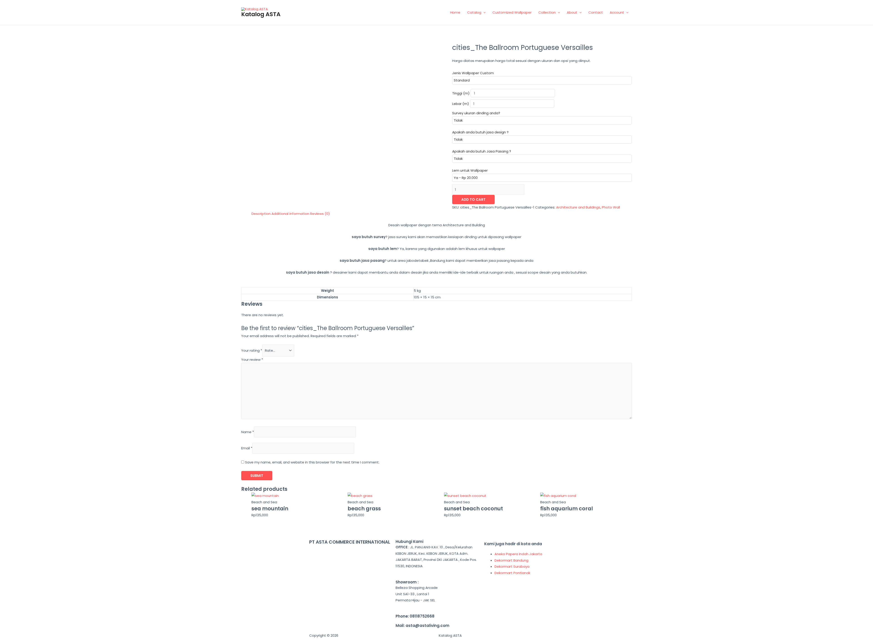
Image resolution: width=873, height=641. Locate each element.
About (572, 12)
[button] (483, 12)
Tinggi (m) (461, 93)
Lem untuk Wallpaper (470, 170)
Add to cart (473, 199)
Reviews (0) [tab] (320, 213)
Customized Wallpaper (512, 12)
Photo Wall (611, 207)
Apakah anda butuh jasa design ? (480, 132)
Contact (595, 12)
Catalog (474, 12)
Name (247, 432)
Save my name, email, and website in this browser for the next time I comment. (312, 462)
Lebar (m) (461, 103)
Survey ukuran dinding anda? (476, 113)
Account (617, 12)
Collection (547, 12)
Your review (252, 359)
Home (455, 12)
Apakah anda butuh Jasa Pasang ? (481, 151)
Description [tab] (261, 213)
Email (246, 448)
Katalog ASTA (261, 14)
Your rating (251, 350)
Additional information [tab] (290, 213)
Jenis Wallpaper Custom (473, 73)
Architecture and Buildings (578, 207)
